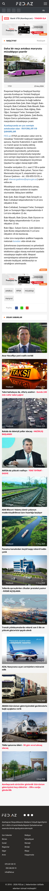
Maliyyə (28, 835)
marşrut (9, 298)
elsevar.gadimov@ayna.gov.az (23, 179)
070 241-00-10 (10, 864)
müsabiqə (29, 290)
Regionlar (5, 847)
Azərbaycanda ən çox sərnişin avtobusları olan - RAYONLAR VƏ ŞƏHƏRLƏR (20, 129)
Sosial (4, 843)
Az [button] (43, 10)
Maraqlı (27, 843)
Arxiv (4, 855)
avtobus (8, 290)
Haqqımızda (29, 855)
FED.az (7, 136)
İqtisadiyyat (29, 839)
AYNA (18, 290)
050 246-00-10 (10, 868)
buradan (17, 241)
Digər (4, 851)
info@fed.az (9, 872)
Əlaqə (27, 851)
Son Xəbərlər (7, 835)
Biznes (4, 839)
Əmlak (27, 847)
